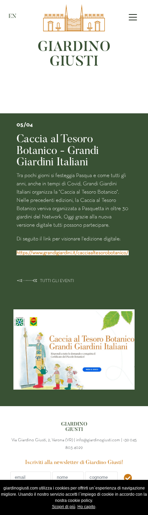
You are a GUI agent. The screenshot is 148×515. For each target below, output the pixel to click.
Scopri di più (63, 506)
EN (13, 16)
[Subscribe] (128, 479)
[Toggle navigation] (133, 17)
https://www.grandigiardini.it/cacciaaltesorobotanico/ (73, 252)
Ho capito (86, 506)
